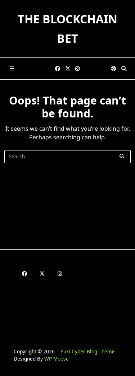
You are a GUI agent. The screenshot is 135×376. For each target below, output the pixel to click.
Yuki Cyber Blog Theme (87, 351)
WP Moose (56, 358)
